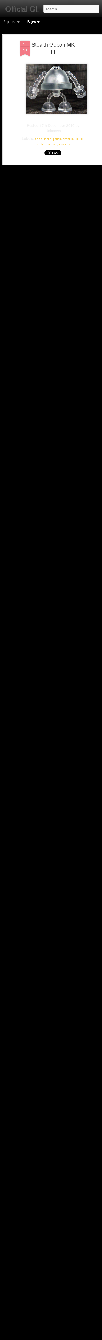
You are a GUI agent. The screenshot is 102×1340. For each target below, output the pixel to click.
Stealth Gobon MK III (53, 48)
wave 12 (65, 144)
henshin (68, 139)
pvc (55, 144)
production (43, 144)
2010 (38, 139)
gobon (57, 139)
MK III (79, 139)
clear (47, 139)
